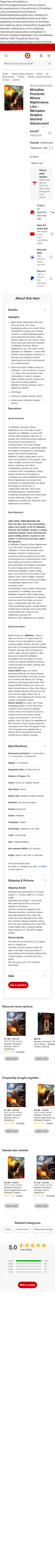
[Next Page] (49, 148)
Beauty (20, 14)
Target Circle (33, 41)
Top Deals (20, 35)
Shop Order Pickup (12, 38)
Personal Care (31, 14)
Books (40, 73)
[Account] (41, 55)
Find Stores (46, 41)
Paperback (36, 147)
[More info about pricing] (50, 133)
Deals (11, 31)
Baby (13, 14)
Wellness (26, 18)
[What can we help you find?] (27, 63)
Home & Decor (20, 8)
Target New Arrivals (10, 1)
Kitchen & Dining (37, 8)
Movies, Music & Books (20, 25)
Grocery (20, 11)
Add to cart (37, 163)
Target (5, 73)
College (11, 5)
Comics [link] (8, 1229)
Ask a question (18, 985)
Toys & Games (16, 21)
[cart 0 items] (49, 55)
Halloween (21, 5)
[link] (37, 127)
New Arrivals (31, 31)
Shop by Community (27, 28)
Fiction (21, 76)
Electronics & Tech (33, 21)
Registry (13, 41)
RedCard (22, 41)
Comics (16, 79)
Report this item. (43, 866)
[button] (37, 127)
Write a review (27, 1284)
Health (17, 18)
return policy (22, 962)
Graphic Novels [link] (22, 1229)
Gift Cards (11, 28)
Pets (12, 18)
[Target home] (28, 56)
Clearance (19, 31)
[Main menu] (6, 55)
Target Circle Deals (35, 35)
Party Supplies (39, 25)
